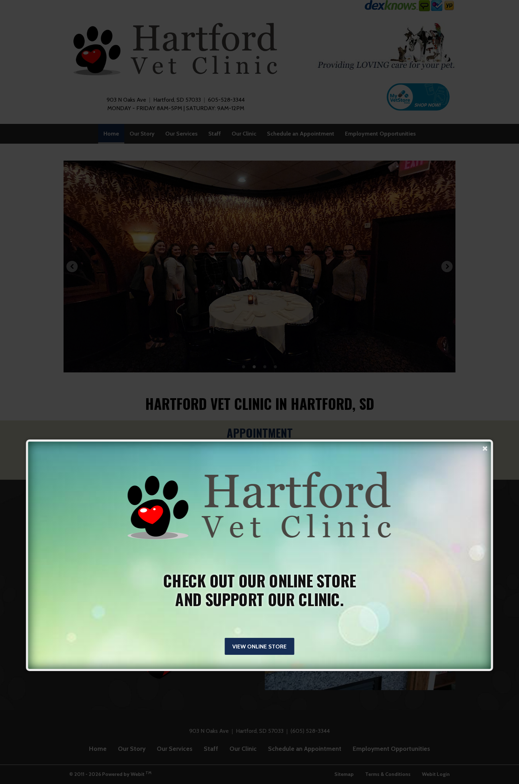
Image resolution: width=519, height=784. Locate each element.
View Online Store (259, 646)
